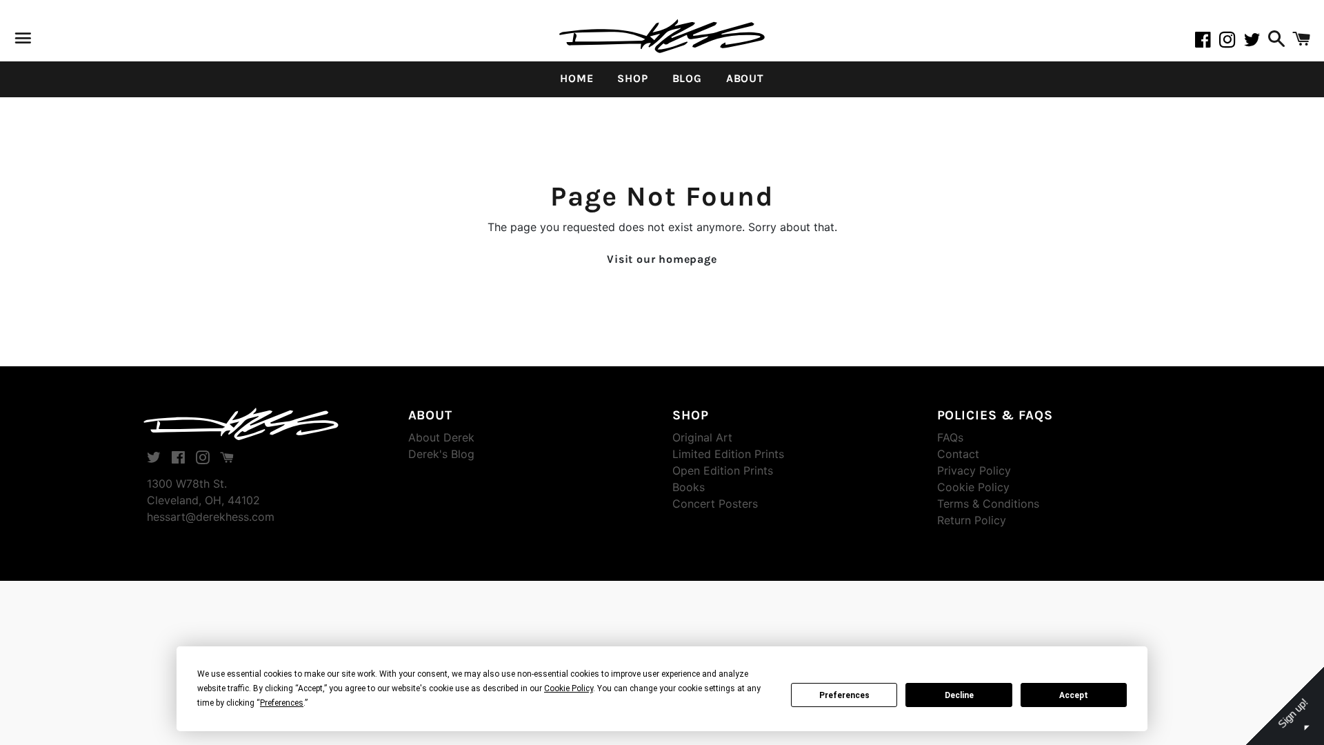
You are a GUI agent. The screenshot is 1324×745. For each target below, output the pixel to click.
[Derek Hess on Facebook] (1206, 42)
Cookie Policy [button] (568, 688)
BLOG (687, 78)
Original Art (702, 437)
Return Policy (971, 520)
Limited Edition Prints (728, 454)
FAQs (950, 437)
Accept (1073, 695)
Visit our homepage (661, 259)
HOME (576, 78)
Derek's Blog (441, 454)
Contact (958, 454)
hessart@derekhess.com (210, 517)
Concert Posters (715, 503)
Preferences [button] (281, 703)
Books (688, 487)
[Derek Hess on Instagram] (1231, 42)
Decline (959, 695)
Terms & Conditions (988, 503)
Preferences (844, 695)
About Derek (441, 437)
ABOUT (745, 78)
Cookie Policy (973, 487)
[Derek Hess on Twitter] (1254, 42)
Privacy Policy (974, 470)
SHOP (632, 78)
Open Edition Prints (722, 470)
